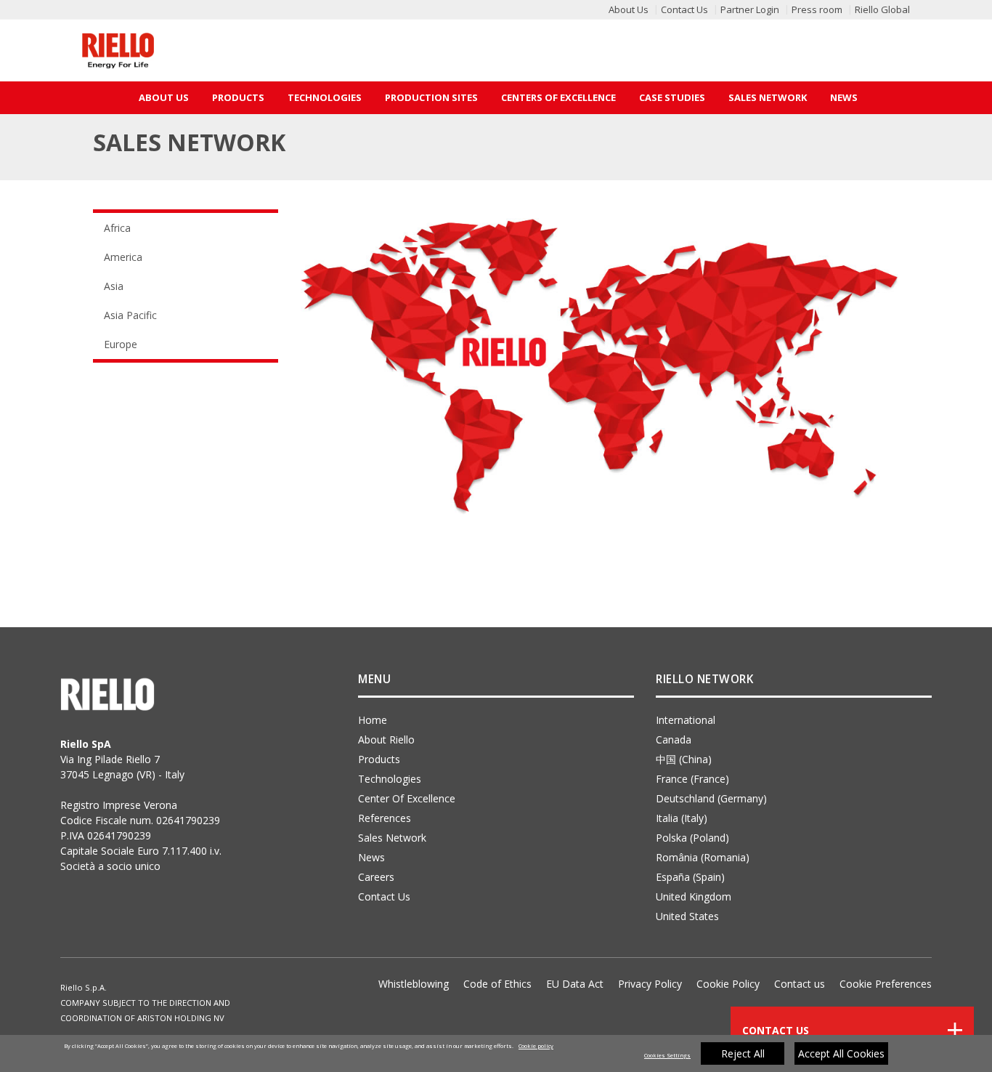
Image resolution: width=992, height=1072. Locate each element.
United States (687, 916)
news (371, 857)
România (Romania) (702, 857)
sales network (392, 838)
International (685, 720)
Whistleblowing (413, 984)
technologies (389, 779)
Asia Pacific (130, 315)
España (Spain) (690, 877)
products (379, 759)
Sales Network (767, 97)
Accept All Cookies (841, 1053)
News (844, 97)
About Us (629, 9)
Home (372, 720)
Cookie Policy (728, 984)
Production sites (431, 97)
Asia (113, 286)
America (123, 257)
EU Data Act (574, 984)
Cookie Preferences (885, 984)
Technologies (325, 97)
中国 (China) (684, 759)
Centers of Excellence (558, 97)
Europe (120, 344)
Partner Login (749, 9)
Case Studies (672, 97)
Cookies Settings (667, 1055)
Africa (117, 228)
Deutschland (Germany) (711, 798)
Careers (376, 877)
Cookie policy (536, 1045)
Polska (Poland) (692, 838)
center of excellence (406, 798)
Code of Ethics (497, 984)
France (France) (692, 779)
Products (238, 97)
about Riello (386, 739)
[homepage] (118, 50)
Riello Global (882, 9)
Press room (817, 9)
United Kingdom (693, 896)
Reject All (743, 1053)
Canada (673, 739)
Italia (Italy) (681, 818)
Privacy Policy (650, 984)
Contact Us (684, 9)
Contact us (799, 984)
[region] (496, 1053)
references (384, 818)
